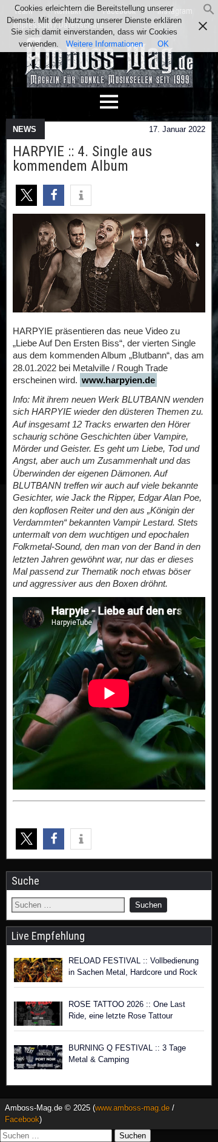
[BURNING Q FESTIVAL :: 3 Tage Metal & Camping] (38, 1057)
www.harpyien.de (118, 380)
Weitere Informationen (104, 43)
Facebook (22, 1119)
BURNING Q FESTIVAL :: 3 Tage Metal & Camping (127, 1053)
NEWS (24, 129)
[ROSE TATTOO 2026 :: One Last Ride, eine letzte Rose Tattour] (38, 1014)
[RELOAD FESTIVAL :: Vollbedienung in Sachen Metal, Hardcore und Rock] (38, 970)
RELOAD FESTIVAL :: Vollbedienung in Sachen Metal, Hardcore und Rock (133, 966)
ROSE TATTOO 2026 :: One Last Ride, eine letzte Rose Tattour (126, 1010)
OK (163, 43)
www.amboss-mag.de (132, 1107)
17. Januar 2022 (177, 129)
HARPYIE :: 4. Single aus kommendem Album (82, 158)
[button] (209, 12)
